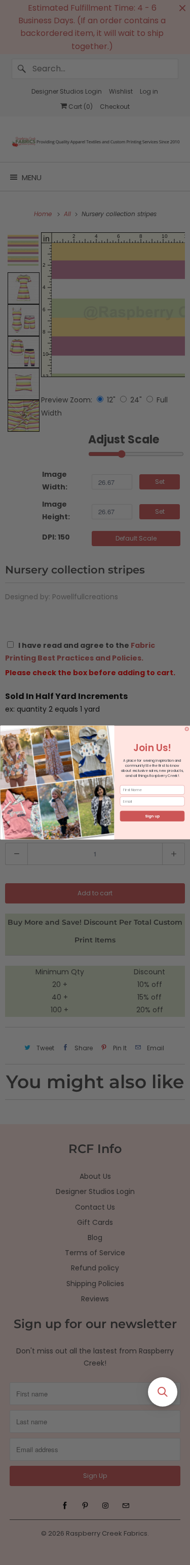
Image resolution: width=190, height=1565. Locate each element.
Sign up (152, 816)
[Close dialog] (187, 729)
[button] (162, 1392)
